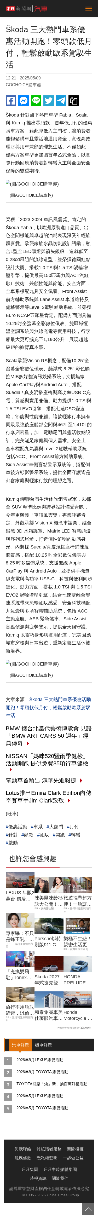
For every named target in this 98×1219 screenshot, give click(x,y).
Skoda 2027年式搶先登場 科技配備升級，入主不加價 (48, 980)
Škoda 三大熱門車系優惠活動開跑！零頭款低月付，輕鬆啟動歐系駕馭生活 (48, 707)
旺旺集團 (29, 1169)
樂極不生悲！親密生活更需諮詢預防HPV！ (78, 942)
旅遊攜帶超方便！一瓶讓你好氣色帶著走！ (78, 901)
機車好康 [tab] (43, 1045)
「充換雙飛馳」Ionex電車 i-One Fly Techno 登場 (19, 975)
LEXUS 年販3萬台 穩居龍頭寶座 (20, 896)
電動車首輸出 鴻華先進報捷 (41, 780)
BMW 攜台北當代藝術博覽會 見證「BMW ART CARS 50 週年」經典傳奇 (49, 736)
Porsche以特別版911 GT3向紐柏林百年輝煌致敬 (48, 942)
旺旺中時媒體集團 (60, 1169)
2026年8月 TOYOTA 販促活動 (42, 1072)
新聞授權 (75, 1149)
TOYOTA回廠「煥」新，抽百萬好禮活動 (51, 1084)
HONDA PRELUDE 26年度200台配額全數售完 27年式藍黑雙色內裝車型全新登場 (78, 980)
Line (36, 100)
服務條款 (23, 1158)
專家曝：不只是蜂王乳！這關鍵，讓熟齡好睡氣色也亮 (20, 937)
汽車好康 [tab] (20, 1045)
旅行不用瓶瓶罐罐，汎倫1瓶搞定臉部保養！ (20, 1010)
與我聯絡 (23, 1149)
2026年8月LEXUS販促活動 (39, 1060)
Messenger (23, 100)
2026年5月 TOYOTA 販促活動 (42, 1108)
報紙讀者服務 (49, 1149)
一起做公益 (73, 1158)
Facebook (11, 100)
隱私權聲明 (47, 1158)
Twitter (48, 100)
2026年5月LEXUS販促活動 (39, 1096)
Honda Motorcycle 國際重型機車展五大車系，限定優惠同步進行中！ (78, 1016)
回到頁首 (88, 1209)
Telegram (61, 100)
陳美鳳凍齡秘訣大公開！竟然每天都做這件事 (48, 901)
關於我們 (60, 1178)
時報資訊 (38, 1178)
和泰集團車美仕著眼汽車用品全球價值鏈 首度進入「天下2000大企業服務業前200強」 (48, 1016)
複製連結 (73, 100)
